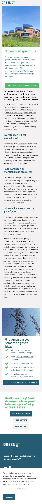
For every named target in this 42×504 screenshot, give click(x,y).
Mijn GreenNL (21, 426)
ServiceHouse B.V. (12, 459)
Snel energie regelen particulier (22, 85)
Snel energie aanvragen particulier (21, 383)
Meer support (21, 420)
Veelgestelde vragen (21, 414)
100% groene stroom (24, 357)
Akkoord (9, 497)
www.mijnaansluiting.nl (13, 252)
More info (21, 488)
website (21, 144)
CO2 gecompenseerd (20, 363)
